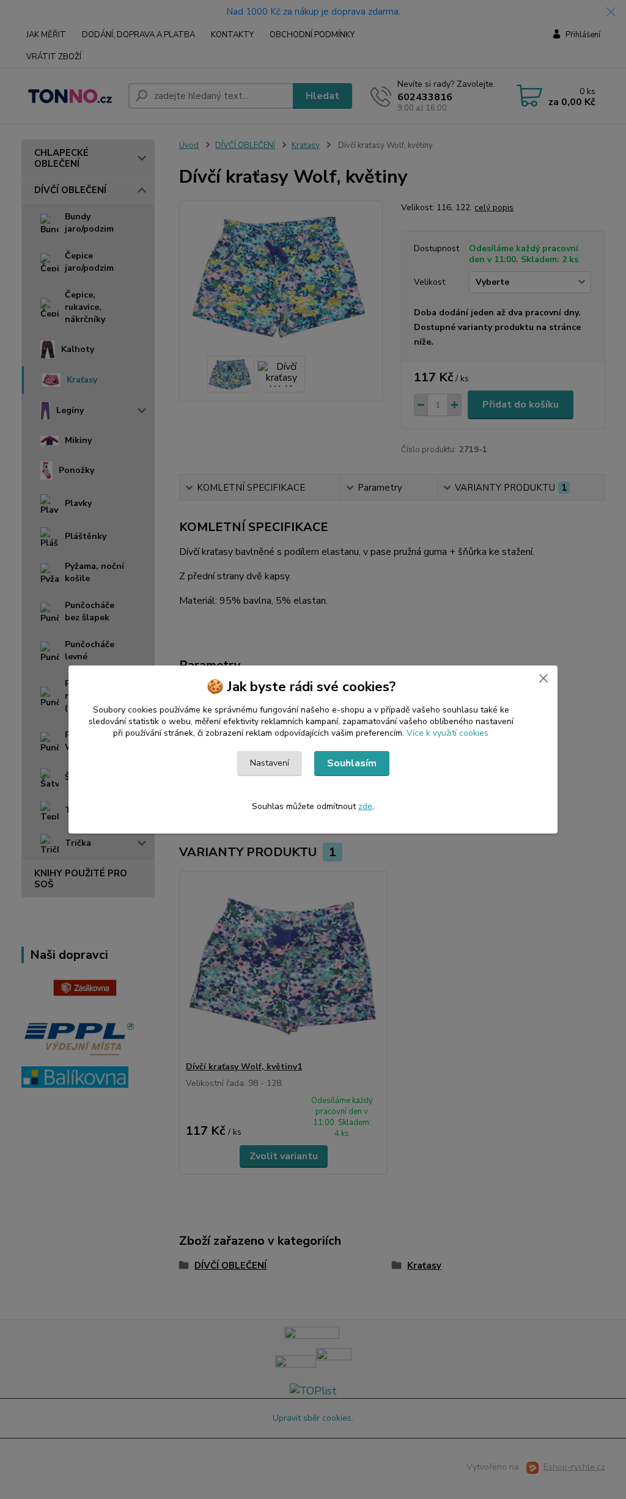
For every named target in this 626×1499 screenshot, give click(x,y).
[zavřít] (543, 678)
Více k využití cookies (447, 733)
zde (365, 806)
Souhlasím (352, 763)
